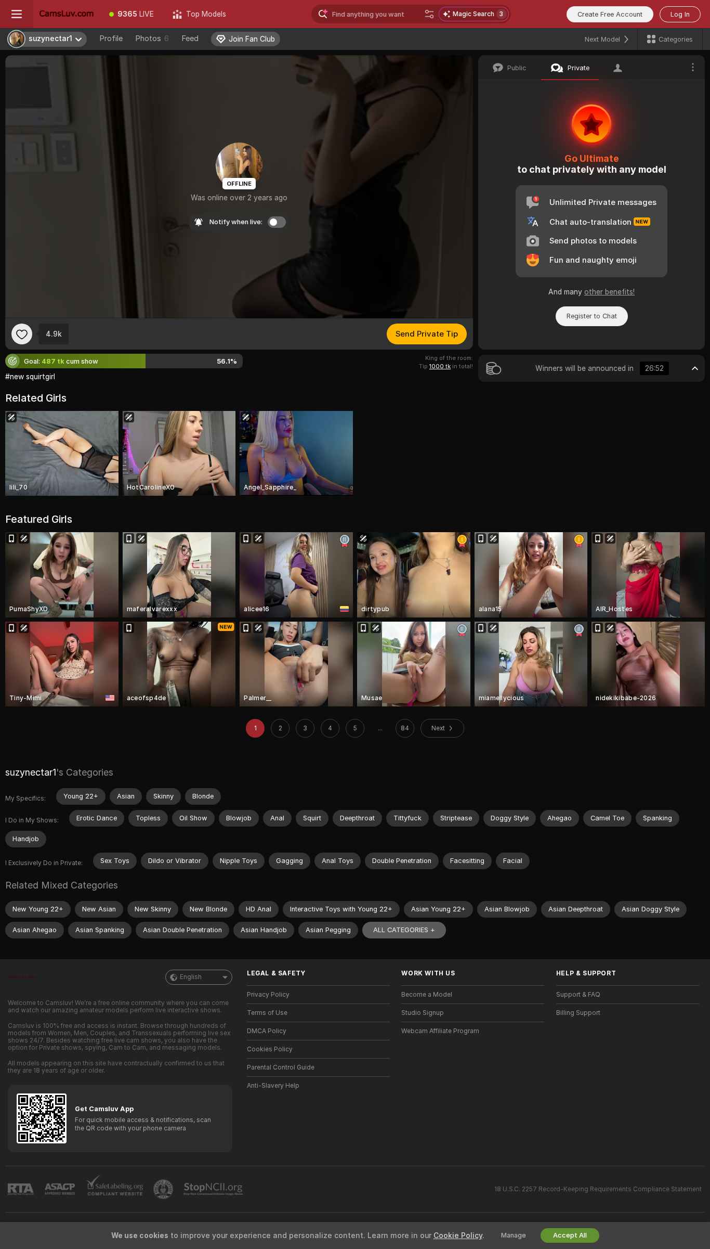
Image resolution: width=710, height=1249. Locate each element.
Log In (680, 14)
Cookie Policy (457, 1235)
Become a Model (426, 994)
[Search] (429, 14)
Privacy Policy (268, 994)
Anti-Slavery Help (273, 1085)
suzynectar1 (30, 772)
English (191, 977)
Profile (111, 38)
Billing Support (578, 1012)
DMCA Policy (266, 1031)
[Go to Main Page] (66, 14)
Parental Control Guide (280, 1067)
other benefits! (609, 292)
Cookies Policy (270, 1049)
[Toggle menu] (16, 14)
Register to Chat (592, 316)
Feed (190, 38)
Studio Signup (422, 1012)
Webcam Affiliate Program (440, 1031)
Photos (152, 38)
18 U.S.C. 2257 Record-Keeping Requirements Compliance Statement (598, 1189)
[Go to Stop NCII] (214, 1189)
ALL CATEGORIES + (404, 930)
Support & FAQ (578, 994)
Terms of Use (267, 1012)
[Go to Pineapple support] (164, 1189)
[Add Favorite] (21, 334)
